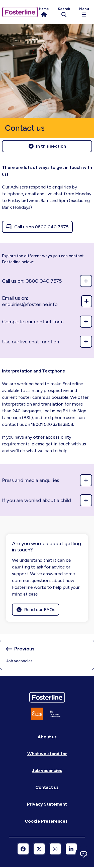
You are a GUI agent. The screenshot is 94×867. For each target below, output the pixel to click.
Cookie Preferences (46, 821)
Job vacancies (47, 770)
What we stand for (47, 753)
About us (47, 737)
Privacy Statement (47, 804)
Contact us (47, 787)
